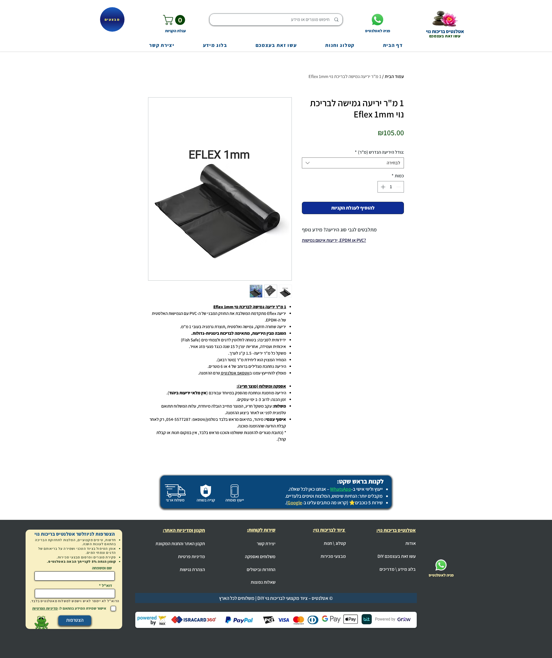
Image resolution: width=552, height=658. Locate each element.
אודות (410, 543)
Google (295, 502)
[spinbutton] (390, 186)
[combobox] (353, 162)
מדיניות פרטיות (191, 557)
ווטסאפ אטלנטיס (235, 373)
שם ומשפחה (102, 568)
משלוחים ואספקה (260, 557)
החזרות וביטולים (261, 569)
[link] (175, 20)
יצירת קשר (266, 544)
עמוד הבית (394, 76)
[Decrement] (399, 186)
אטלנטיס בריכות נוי (445, 31)
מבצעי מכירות (333, 556)
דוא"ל (107, 585)
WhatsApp (340, 489)
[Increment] (382, 186)
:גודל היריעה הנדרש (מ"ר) (379, 152)
